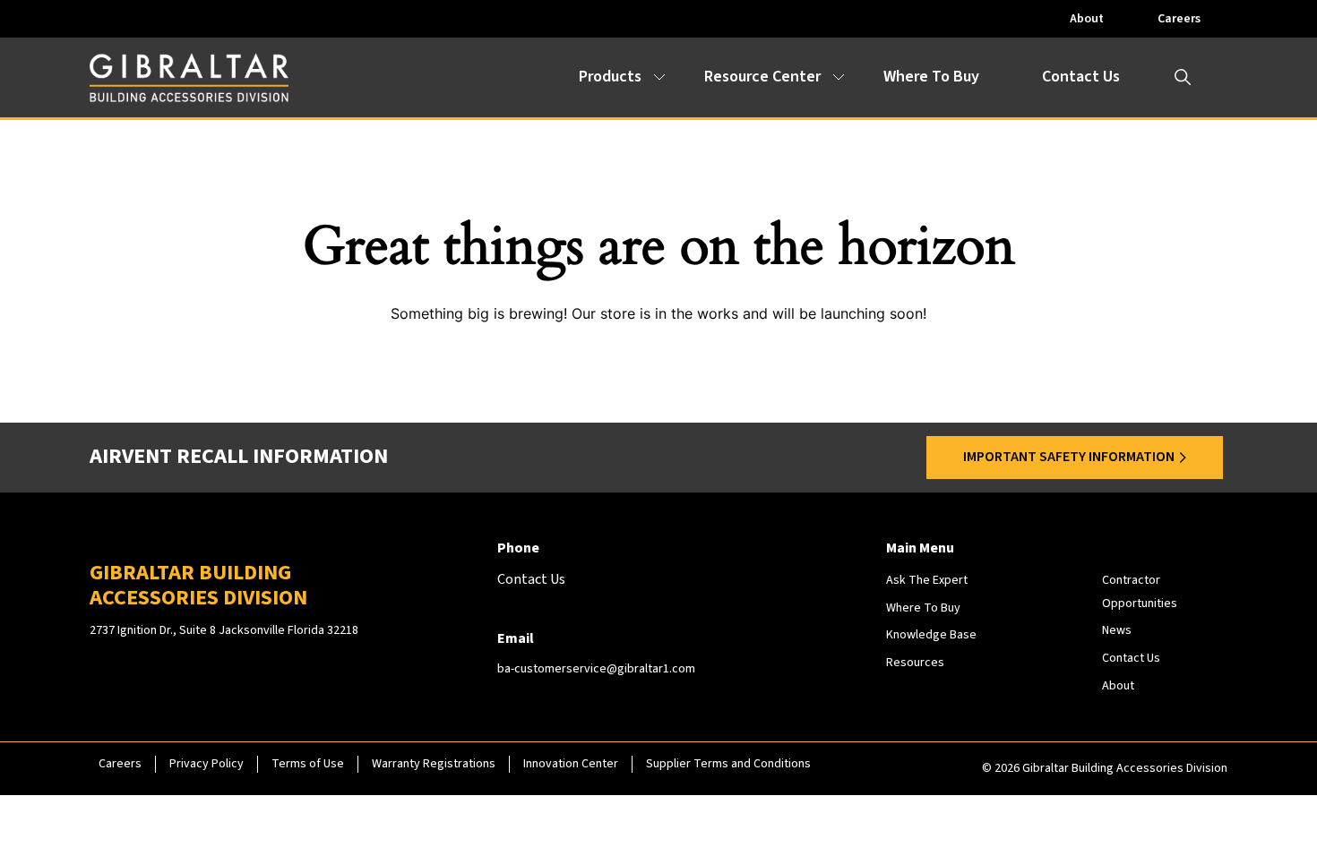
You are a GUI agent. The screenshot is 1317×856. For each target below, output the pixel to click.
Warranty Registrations (433, 764)
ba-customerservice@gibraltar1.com (596, 669)
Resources (915, 663)
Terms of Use (307, 764)
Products (610, 76)
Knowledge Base (931, 635)
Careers (1179, 19)
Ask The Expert (927, 580)
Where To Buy (931, 76)
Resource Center (762, 76)
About (1087, 19)
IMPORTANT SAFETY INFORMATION (1069, 457)
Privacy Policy (206, 764)
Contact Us (1081, 76)
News (1117, 630)
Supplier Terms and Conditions (728, 764)
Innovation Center (570, 764)
